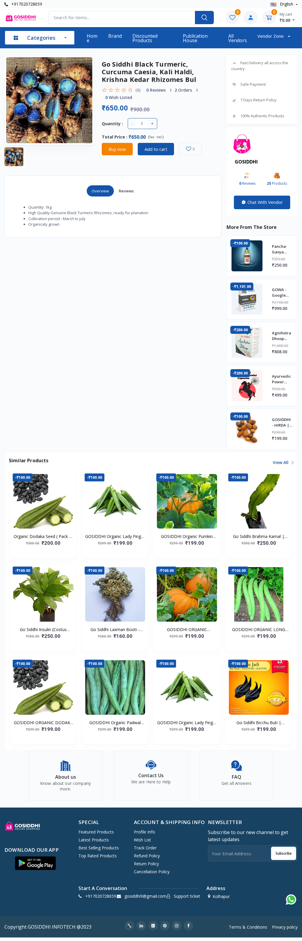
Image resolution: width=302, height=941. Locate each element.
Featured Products (96, 832)
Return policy (146, 863)
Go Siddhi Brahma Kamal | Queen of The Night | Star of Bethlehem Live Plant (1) (259, 536)
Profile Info (144, 832)
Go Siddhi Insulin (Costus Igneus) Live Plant (43, 630)
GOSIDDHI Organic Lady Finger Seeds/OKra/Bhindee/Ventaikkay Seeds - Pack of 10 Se (115, 536)
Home (92, 38)
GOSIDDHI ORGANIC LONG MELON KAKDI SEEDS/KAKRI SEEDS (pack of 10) (259, 630)
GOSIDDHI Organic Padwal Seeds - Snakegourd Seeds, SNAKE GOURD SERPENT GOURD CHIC (115, 723)
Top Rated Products (97, 856)
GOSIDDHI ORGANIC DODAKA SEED (43, 723)
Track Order (145, 848)
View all (281, 462)
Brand (115, 36)
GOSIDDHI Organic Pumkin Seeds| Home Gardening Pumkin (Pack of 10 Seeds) (187, 536)
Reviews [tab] (126, 191)
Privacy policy (285, 927)
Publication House (195, 38)
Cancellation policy (152, 871)
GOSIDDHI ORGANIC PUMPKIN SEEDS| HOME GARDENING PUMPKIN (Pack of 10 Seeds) (187, 630)
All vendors (237, 38)
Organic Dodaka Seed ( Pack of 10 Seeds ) (43, 536)
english (286, 4)
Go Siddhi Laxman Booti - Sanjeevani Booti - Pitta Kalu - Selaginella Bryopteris (115, 630)
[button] (35, 863)
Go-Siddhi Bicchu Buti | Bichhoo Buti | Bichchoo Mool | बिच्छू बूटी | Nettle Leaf (258, 723)
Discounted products (144, 38)
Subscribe (283, 853)
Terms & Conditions (248, 927)
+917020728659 (26, 4)
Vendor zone (271, 36)
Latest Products (93, 840)
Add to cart (156, 149)
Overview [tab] (100, 191)
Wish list (142, 840)
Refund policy (147, 856)
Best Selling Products (98, 848)
